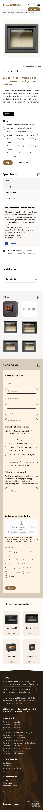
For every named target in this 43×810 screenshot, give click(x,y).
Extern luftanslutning (20, 125)
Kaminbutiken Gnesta (12, 727)
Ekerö (20, 552)
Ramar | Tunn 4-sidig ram (22, 135)
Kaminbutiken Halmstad (13, 735)
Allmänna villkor (10, 780)
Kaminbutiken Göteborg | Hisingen (17, 732)
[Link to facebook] (4, 791)
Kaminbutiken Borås (11, 722)
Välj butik (10, 546)
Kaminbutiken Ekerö (11, 724)
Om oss (6, 771)
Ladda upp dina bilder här (18, 516)
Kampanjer (7, 765)
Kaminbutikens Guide (12, 768)
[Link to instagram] (10, 791)
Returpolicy (8, 783)
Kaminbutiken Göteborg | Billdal (16, 730)
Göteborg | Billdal (14, 556)
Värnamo (28, 572)
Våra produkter (8, 13)
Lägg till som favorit (33, 66)
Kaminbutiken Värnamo (13, 751)
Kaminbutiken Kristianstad (14, 740)
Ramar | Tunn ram (19, 132)
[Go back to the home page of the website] (13, 4)
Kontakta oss (34, 9)
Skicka (10, 588)
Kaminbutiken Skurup (12, 745)
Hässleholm (12, 564)
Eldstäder (19, 13)
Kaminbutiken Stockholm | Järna (17, 748)
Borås (10, 552)
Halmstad (30, 560)
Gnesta (30, 552)
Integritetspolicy (10, 786)
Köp (7, 163)
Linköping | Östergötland (16, 568)
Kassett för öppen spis (26, 253)
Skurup (32, 568)
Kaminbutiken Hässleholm (14, 738)
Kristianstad (25, 564)
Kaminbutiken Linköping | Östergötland (19, 743)
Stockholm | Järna (14, 572)
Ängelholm (12, 576)
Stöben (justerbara (19, 128)
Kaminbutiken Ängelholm (13, 753)
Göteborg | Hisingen (15, 560)
